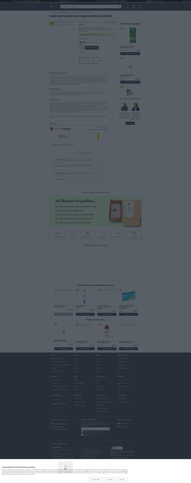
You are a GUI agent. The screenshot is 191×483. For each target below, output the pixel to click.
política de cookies (29, 474)
